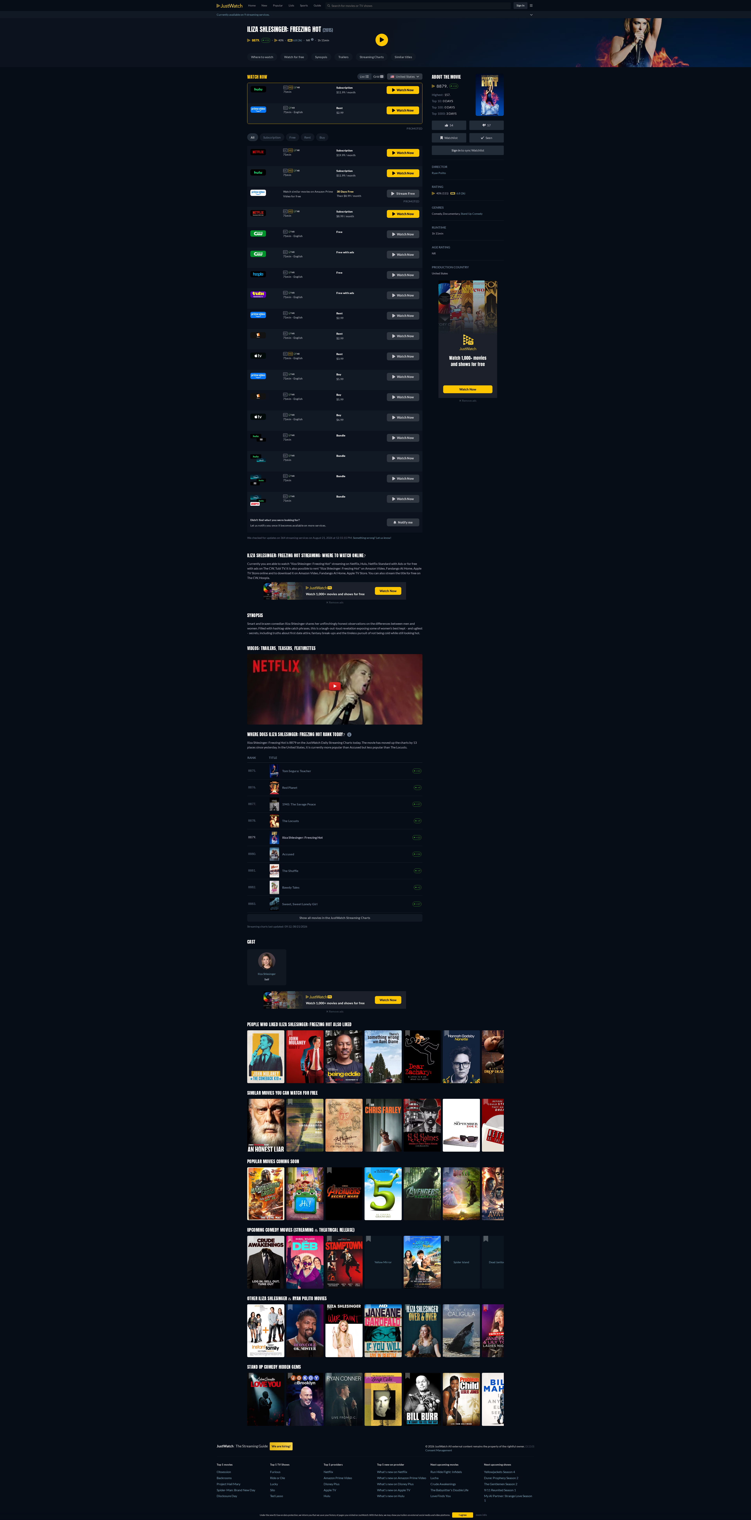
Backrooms (224, 1478)
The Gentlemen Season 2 (500, 1484)
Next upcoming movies (444, 1464)
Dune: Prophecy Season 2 (501, 1478)
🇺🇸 (402, 76)
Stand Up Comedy (471, 213)
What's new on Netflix (392, 1472)
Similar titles (403, 57)
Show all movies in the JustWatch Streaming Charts (334, 918)
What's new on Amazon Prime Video (401, 1478)
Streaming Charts (372, 57)
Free (292, 137)
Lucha (434, 1478)
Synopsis (321, 57)
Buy (322, 137)
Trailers (343, 57)
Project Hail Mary (228, 1484)
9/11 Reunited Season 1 (500, 1490)
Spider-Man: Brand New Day (236, 1490)
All (253, 137)
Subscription (272, 137)
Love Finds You (440, 1496)
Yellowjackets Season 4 (499, 1472)
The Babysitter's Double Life (449, 1490)
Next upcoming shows (497, 1464)
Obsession (224, 1472)
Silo (272, 1490)
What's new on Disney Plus (395, 1484)
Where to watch (262, 57)
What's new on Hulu (390, 1496)
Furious (275, 1472)
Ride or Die (277, 1478)
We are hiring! (281, 1446)
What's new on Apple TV (393, 1490)
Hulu (327, 1496)
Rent (307, 137)
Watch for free (294, 57)
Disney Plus (332, 1484)
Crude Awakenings (443, 1484)
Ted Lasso (276, 1496)
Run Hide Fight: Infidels (446, 1472)
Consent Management (438, 1450)
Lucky (274, 1484)
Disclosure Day (227, 1496)
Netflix (328, 1472)
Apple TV (330, 1490)
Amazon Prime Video (338, 1478)
